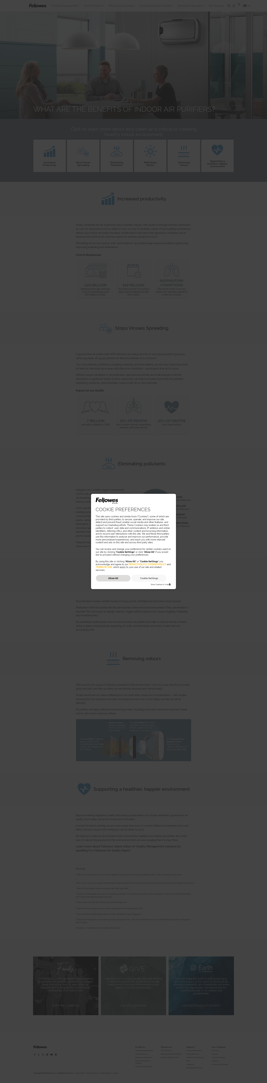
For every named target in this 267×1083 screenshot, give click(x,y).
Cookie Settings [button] (149, 578)
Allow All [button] (113, 578)
